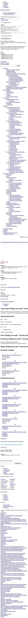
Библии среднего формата (16, 79)
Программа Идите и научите (17, 111)
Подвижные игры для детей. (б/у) (10, 370)
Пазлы (11, 118)
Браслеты (9, 192)
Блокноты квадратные (12, 96)
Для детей (6, 98)
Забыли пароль (4, 19)
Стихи (11, 139)
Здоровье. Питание (14, 143)
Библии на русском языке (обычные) (16, 73)
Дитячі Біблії (13, 83)
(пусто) (7, 63)
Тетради (9, 95)
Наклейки (9, 212)
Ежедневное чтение (15, 123)
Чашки (11, 206)
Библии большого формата (16, 80)
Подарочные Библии (12, 75)
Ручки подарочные (12, 191)
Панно (11, 208)
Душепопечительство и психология (10, 568)
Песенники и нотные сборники (18, 137)
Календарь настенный (15, 188)
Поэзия (9, 135)
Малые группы (13, 158)
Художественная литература (14, 169)
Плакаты (9, 175)
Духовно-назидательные (13, 121)
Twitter (11, 482)
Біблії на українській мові (13, 81)
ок (1, 51)
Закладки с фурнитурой (16, 197)
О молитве (12, 127)
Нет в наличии (4, 296)
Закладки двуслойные (15, 199)
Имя (2, 28)
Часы (8, 176)
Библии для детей (11, 72)
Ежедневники (10, 92)
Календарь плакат (14, 185)
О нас (5, 1)
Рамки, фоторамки (11, 189)
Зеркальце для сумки (12, 203)
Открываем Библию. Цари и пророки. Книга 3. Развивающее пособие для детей (14, 412)
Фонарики (9, 224)
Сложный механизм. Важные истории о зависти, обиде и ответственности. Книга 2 (14, 363)
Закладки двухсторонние (16, 200)
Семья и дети (13, 148)
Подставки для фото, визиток (14, 223)
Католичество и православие (14, 130)
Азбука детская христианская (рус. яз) (11, 355)
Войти (2, 25)
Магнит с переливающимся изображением (17, 216)
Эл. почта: (3, 16)
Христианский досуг (15, 168)
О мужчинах (13, 146)
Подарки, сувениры (9, 173)
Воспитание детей (14, 142)
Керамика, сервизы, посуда (14, 204)
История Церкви (14, 131)
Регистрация (6, 9)
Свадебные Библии (14, 76)
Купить (4, 359)
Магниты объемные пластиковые (18, 219)
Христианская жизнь (15, 129)
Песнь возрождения (15, 138)
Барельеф (12, 210)
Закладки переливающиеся (16, 196)
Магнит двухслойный (15, 222)
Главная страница (8, 228)
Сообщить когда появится (7, 301)
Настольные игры (14, 164)
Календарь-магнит (14, 187)
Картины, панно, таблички (14, 207)
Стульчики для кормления (13, 102)
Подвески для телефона (16, 180)
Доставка (6, 3)
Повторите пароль (6, 33)
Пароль (2, 18)
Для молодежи (13, 150)
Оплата (5, 4)
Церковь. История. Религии (17, 161)
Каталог (6, 230)
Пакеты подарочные (12, 226)
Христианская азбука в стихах (9, 418)
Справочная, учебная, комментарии (16, 152)
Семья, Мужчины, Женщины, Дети (16, 141)
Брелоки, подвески (12, 177)
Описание (6, 304)
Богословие (12, 153)
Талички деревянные (15, 211)
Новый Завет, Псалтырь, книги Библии (17, 87)
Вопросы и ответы (8, 506)
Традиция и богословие (16, 134)
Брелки (11, 179)
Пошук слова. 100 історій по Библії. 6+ (12, 426)
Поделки (12, 165)
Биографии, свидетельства (16, 170)
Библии (6, 68)
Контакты (6, 7)
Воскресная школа (14, 108)
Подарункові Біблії (14, 84)
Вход (2, 9)
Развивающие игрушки (13, 99)
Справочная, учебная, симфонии (18, 160)
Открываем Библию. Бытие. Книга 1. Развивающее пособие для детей (11, 405)
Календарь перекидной (15, 184)
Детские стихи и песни (15, 117)
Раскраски (12, 119)
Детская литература (12, 112)
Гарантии (6, 507)
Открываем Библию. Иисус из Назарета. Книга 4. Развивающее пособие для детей (14, 390)
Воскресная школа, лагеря (13, 107)
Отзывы (6, 305)
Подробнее (5, 385)
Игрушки (9, 103)
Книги (5, 106)
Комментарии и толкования (17, 133)
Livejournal (12, 484)
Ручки (8, 94)
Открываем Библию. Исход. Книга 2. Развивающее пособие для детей (11, 398)
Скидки (6, 6)
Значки (8, 201)
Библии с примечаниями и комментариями (13, 70)
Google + (12, 485)
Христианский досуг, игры (14, 162)
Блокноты (9, 91)
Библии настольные (12, 86)
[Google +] (4, 485)
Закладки (9, 193)
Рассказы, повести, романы (16, 172)
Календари (9, 181)
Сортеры (12, 100)
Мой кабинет (4, 615)
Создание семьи (14, 149)
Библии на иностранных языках (15, 88)
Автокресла (10, 104)
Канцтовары (7, 90)
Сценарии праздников (15, 166)
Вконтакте (12, 479)
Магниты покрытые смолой (17, 220)
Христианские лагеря (15, 110)
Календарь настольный (15, 183)
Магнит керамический (15, 218)
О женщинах (13, 145)
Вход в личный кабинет (10, 12)
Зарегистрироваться (9, 14)
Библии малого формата (16, 77)
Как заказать (7, 505)
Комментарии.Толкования (16, 157)
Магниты (9, 214)
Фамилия (3, 29)
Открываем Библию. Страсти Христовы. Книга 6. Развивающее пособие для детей (14, 383)
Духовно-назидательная (16, 122)
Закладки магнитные (15, 195)
